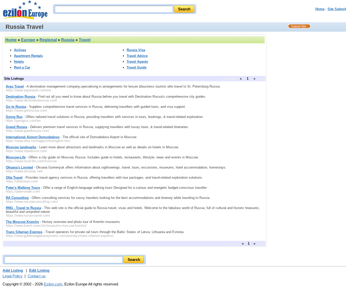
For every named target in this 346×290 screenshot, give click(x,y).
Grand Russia (16, 127)
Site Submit (337, 9)
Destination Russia (20, 96)
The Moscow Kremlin (22, 222)
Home (319, 9)
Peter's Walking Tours (23, 188)
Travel (84, 40)
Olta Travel (14, 177)
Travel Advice (137, 56)
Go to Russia (16, 107)
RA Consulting (17, 198)
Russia (67, 40)
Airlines (20, 50)
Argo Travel (15, 86)
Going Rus (14, 117)
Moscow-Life (16, 157)
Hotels (19, 62)
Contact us (37, 276)
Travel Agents (137, 62)
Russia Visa (136, 50)
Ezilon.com (53, 284)
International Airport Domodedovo (33, 137)
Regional (48, 40)
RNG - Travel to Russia (23, 208)
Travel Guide (136, 67)
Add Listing (13, 270)
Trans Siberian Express (24, 232)
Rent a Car (22, 67)
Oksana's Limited (19, 167)
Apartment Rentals (28, 56)
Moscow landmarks (21, 147)
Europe (28, 40)
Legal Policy (13, 276)
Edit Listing (39, 270)
